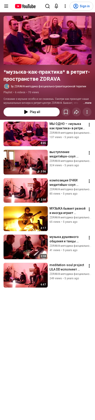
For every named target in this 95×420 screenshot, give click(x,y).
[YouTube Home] (25, 6)
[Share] (76, 112)
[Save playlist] (65, 112)
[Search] (47, 6)
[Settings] (65, 6)
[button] (47, 40)
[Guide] (6, 6)
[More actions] (87, 112)
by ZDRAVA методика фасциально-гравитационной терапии (48, 86)
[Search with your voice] (56, 6)
